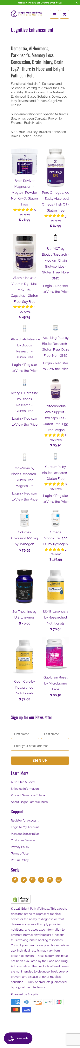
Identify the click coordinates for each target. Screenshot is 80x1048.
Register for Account (24, 820)
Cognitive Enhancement (32, 29)
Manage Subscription (25, 833)
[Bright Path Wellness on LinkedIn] (41, 880)
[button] (23, 210)
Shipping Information (25, 788)
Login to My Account (25, 827)
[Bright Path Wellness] (26, 15)
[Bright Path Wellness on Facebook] (15, 880)
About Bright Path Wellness (29, 802)
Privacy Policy (20, 847)
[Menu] (54, 14)
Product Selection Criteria (28, 795)
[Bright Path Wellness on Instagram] (50, 880)
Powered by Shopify (24, 994)
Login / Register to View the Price (56, 289)
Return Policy (20, 860)
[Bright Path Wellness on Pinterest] (32, 880)
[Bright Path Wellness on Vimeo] (24, 880)
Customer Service (23, 840)
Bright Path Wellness (35, 908)
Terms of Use (20, 853)
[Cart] (64, 14)
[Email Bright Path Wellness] (59, 880)
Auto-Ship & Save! (23, 782)
